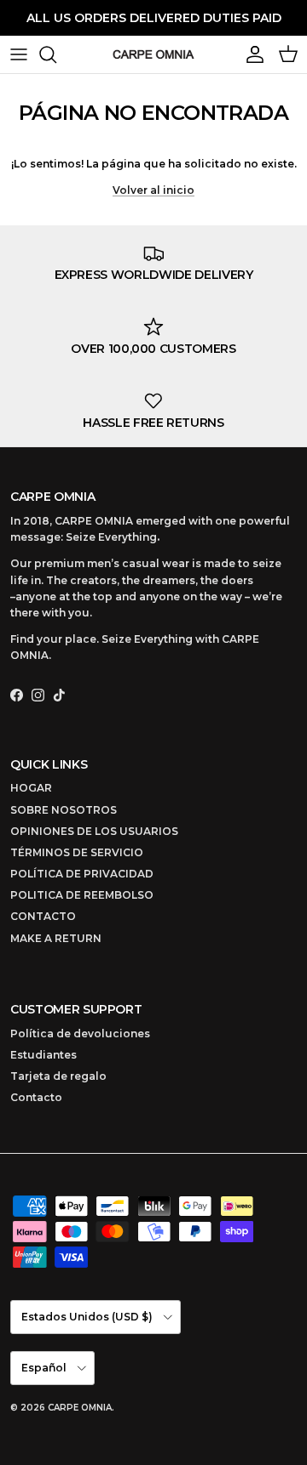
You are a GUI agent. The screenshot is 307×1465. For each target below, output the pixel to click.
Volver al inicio (153, 190)
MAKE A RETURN (55, 938)
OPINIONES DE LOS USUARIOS (94, 831)
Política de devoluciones (80, 1033)
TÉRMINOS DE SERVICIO (76, 852)
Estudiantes (43, 1054)
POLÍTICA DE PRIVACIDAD (82, 873)
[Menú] (19, 54)
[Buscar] (56, 54)
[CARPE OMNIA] (153, 54)
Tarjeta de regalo (58, 1076)
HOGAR (31, 787)
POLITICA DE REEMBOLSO (82, 895)
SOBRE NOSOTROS (63, 809)
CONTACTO (43, 916)
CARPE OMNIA (80, 1407)
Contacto (36, 1097)
